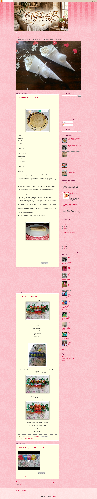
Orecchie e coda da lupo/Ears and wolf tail (74, 146)
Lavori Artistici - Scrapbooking (68, 358)
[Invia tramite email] (41, 263)
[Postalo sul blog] (43, 263)
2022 (65, 224)
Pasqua (28, 438)
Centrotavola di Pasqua (27, 296)
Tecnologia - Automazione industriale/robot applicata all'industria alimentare (70, 208)
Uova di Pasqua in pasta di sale (31, 447)
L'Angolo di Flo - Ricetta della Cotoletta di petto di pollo (71, 160)
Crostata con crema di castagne (31, 97)
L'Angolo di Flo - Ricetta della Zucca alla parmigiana (74, 139)
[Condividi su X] (44, 263)
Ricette (63, 360)
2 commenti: (33, 473)
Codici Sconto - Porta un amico (70, 182)
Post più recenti (20, 482)
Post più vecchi (55, 482)
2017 (65, 240)
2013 (65, 248)
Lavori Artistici (24, 438)
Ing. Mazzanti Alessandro (68, 192)
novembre (67, 230)
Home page (37, 482)
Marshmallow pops (71, 152)
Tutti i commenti (67, 124)
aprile (66, 235)
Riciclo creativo (33, 438)
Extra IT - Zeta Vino (74, 193)
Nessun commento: (35, 263)
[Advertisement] (37, 279)
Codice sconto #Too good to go (69, 183)
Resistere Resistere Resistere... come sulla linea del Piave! (70, 205)
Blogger (54, 496)
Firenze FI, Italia (25, 476)
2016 (65, 242)
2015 (65, 244)
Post (65, 122)
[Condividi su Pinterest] (47, 263)
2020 (65, 228)
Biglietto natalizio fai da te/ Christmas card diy (73, 171)
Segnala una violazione (20, 490)
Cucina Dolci (23, 265)
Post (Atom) (22, 484)
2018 (65, 237)
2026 (65, 222)
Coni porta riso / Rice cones (22, 37)
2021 (65, 226)
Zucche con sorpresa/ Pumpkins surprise (74, 164)
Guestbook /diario (69, 267)
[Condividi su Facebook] (45, 263)
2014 (65, 246)
